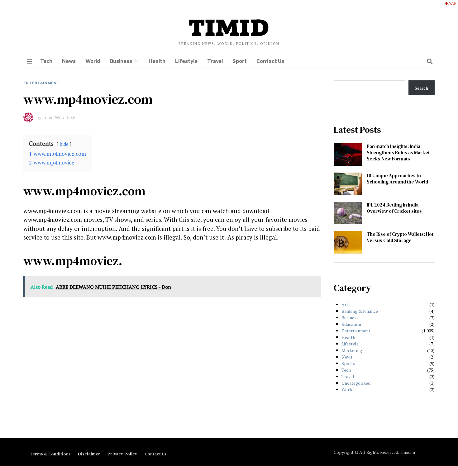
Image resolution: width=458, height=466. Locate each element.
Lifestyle (186, 61)
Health (157, 61)
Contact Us (270, 61)
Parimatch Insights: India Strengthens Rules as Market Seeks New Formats (398, 152)
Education (351, 324)
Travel (215, 61)
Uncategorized (355, 383)
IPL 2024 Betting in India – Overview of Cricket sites (394, 208)
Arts (346, 304)
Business (121, 61)
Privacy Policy (122, 454)
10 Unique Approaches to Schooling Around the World (397, 178)
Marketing (351, 350)
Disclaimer (89, 454)
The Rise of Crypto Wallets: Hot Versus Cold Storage (400, 237)
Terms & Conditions (50, 454)
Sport (239, 61)
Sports (348, 363)
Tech (46, 61)
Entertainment (41, 83)
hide (64, 144)
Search (421, 88)
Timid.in (407, 452)
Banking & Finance (359, 311)
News (69, 61)
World (92, 61)
